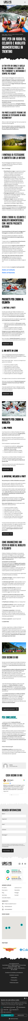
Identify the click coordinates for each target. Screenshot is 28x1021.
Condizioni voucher (14, 975)
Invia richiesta (6, 850)
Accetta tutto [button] (7, 1015)
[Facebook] (22, 864)
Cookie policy (14, 977)
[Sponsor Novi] (9, 949)
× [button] (26, 998)
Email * (3, 824)
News (6, 34)
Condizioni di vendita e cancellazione (14, 972)
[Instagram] (19, 864)
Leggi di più (21, 1004)
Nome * (3, 813)
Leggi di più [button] (5, 791)
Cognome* (4, 819)
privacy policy (6, 846)
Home (3, 34)
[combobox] (24, 998)
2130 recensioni (16, 798)
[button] (6, 928)
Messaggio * (5, 835)
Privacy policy (14, 980)
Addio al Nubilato (8, 272)
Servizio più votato (16, 871)
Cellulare (4, 829)
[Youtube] (25, 864)
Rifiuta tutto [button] (21, 1015)
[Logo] (8, 2)
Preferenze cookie (14, 982)
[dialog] (14, 1009)
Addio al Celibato (8, 270)
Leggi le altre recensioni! (9, 709)
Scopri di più (6, 343)
